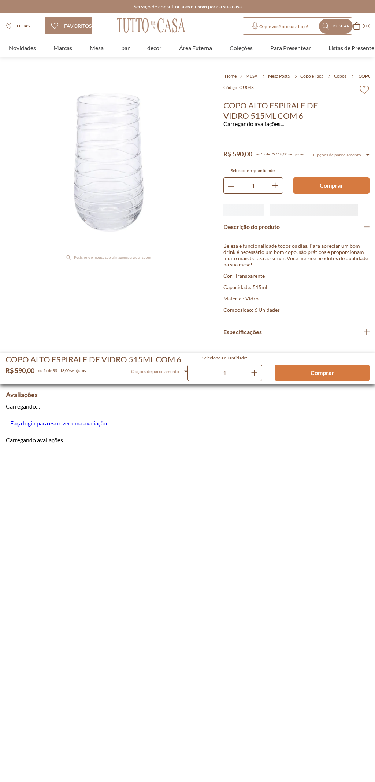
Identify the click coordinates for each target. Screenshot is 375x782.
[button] (9, 144)
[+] (72, 164)
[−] (51, 164)
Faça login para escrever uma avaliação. (59, 39)
